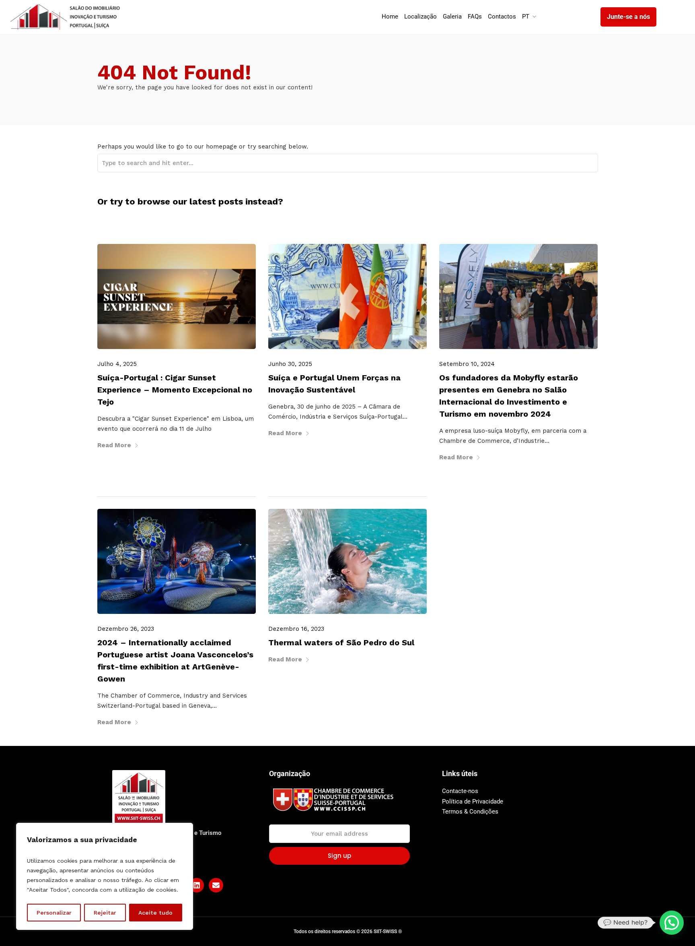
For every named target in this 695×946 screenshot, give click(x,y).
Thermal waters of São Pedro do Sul (341, 642)
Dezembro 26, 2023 (125, 628)
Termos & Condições (470, 811)
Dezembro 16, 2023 (296, 628)
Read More (114, 445)
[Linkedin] (196, 885)
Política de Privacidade (472, 801)
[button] (672, 923)
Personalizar (54, 912)
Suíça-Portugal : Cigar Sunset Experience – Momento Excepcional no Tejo (174, 390)
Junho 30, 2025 (290, 364)
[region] (104, 876)
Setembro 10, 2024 (467, 364)
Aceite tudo (155, 912)
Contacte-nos (460, 791)
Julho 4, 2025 (117, 364)
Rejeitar (105, 912)
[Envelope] (216, 885)
